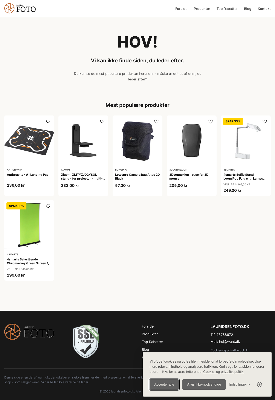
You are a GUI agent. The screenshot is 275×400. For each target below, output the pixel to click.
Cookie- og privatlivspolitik (229, 350)
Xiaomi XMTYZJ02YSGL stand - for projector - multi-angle (82, 178)
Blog (247, 8)
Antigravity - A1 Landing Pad (28, 174)
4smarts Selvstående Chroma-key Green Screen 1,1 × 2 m (28, 263)
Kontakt (264, 8)
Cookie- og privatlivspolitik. (223, 371)
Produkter (202, 8)
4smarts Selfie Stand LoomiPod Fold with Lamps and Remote (243, 178)
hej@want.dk (229, 341)
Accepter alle (164, 384)
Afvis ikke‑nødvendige (204, 384)
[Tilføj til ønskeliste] (48, 121)
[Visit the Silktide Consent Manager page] (259, 384)
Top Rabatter (227, 8)
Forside (181, 8)
